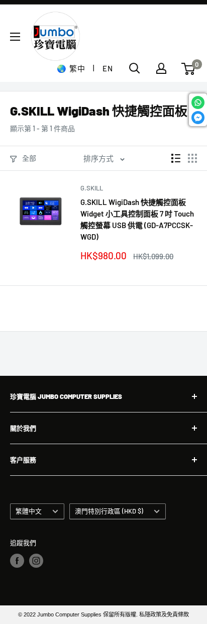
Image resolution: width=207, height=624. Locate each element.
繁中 (77, 68)
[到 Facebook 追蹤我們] (17, 561)
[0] (188, 69)
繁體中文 (29, 511)
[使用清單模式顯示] (175, 158)
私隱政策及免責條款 (164, 614)
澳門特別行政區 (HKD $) (109, 511)
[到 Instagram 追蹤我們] (36, 561)
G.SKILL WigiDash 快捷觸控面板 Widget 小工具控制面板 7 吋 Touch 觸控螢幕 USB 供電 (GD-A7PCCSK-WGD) (137, 219)
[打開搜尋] (134, 68)
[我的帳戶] (161, 68)
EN (107, 68)
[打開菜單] (15, 37)
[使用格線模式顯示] (192, 158)
